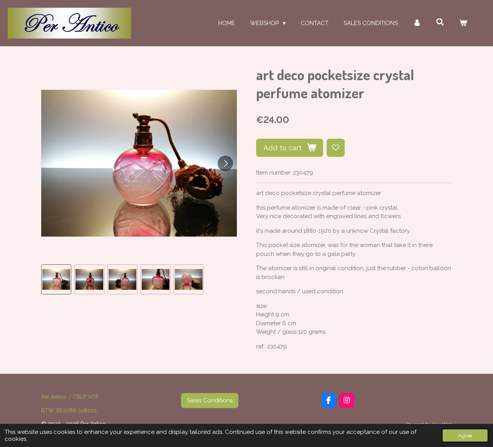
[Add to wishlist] (336, 148)
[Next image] (225, 163)
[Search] (440, 22)
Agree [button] (465, 435)
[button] (56, 279)
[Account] (417, 23)
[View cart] (463, 23)
